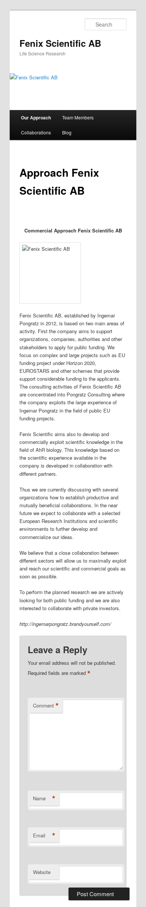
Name (44, 798)
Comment (46, 706)
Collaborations (36, 132)
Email (44, 835)
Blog (67, 132)
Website (42, 872)
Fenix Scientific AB (60, 43)
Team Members (78, 117)
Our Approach (36, 117)
